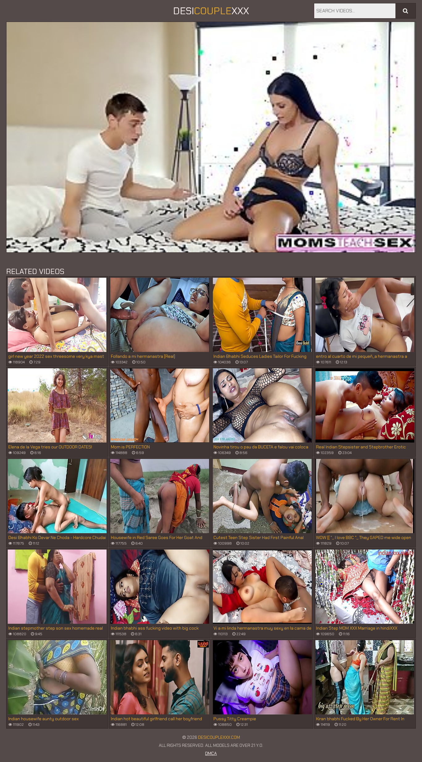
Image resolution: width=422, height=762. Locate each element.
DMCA (211, 753)
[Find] (405, 10)
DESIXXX (211, 10)
